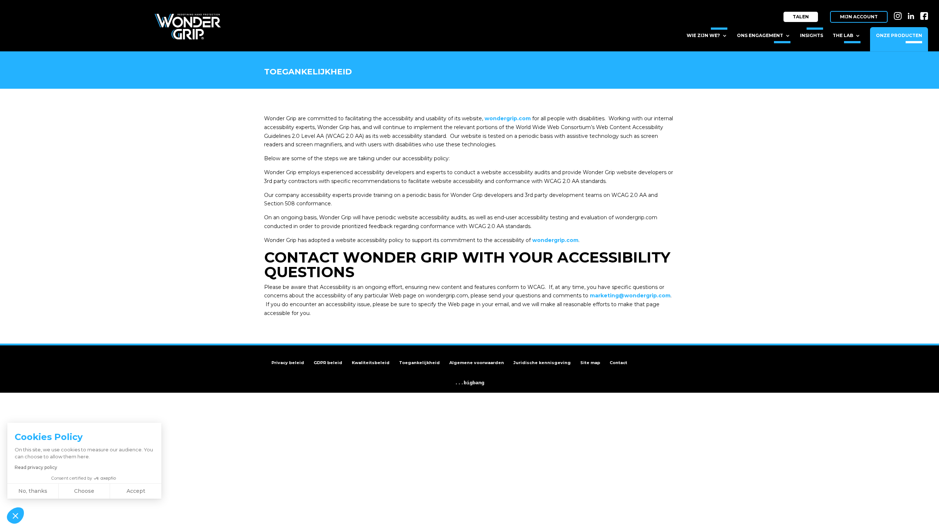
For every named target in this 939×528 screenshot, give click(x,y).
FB (925, 10)
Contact (618, 362)
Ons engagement (760, 35)
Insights (811, 35)
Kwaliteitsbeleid (371, 362)
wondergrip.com (555, 240)
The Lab (843, 35)
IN (899, 10)
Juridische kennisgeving (542, 362)
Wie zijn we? (703, 35)
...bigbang (469, 383)
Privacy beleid (287, 362)
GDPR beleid (328, 362)
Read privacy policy (36, 467)
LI (912, 10)
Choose (84, 491)
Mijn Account (859, 17)
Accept (136, 491)
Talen (801, 17)
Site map (590, 362)
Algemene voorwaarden (476, 362)
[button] (15, 515)
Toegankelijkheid (419, 362)
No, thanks (32, 491)
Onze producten (899, 35)
